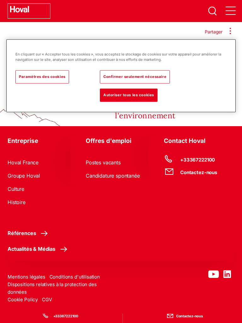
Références (22, 233)
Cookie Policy (23, 299)
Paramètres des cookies (42, 76)
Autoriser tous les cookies (128, 94)
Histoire (17, 202)
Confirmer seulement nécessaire (134, 76)
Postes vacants (103, 162)
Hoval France (23, 162)
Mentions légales (26, 277)
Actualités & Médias (31, 249)
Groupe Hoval (24, 176)
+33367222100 (65, 316)
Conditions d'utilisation (74, 277)
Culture (16, 189)
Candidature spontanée (113, 176)
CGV (47, 299)
